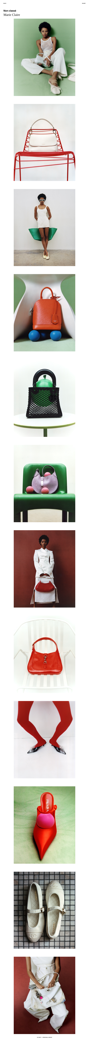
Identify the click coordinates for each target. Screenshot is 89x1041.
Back (4, 3)
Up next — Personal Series (44, 1037)
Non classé (9, 11)
